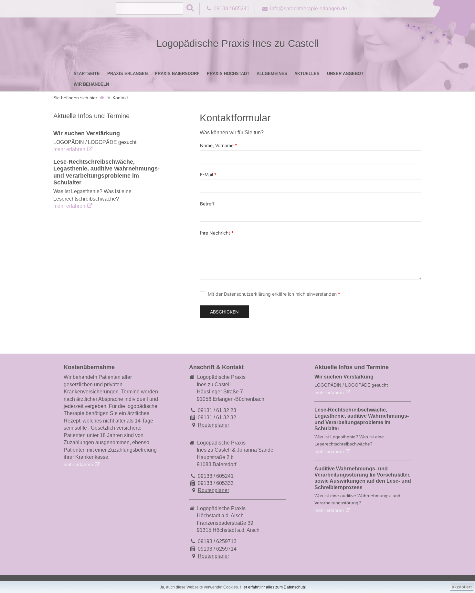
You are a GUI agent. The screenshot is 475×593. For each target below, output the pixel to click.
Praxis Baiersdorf (177, 73)
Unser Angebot (345, 73)
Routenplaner (213, 425)
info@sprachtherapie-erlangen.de (308, 8)
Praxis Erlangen (127, 73)
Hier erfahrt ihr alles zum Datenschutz (273, 587)
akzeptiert (462, 586)
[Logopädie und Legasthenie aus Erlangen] (439, 45)
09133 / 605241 (231, 8)
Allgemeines (272, 73)
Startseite (87, 73)
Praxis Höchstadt (228, 73)
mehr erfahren (69, 149)
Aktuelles (307, 73)
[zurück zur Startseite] (102, 97)
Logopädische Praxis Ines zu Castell (237, 43)
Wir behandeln (91, 84)
